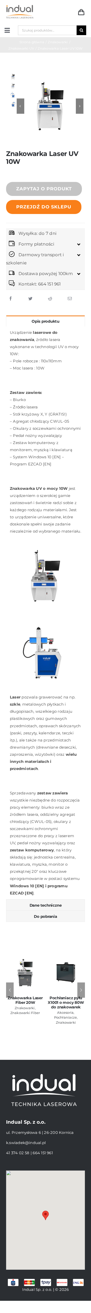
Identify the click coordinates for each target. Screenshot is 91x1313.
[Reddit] (50, 299)
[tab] (45, 321)
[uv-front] (50, 106)
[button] (45, 1215)
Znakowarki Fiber (25, 1013)
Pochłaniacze (65, 1017)
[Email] (69, 299)
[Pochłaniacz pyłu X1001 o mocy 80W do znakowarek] (66, 972)
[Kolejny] (81, 990)
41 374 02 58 (18, 1152)
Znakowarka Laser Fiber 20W (25, 1000)
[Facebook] (10, 299)
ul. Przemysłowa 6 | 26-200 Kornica (40, 1132)
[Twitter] (30, 299)
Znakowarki (25, 1008)
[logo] (20, 5)
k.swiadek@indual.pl (26, 1142)
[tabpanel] (45, 612)
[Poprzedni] (10, 990)
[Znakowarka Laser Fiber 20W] (25, 972)
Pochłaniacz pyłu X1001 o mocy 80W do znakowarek (66, 1002)
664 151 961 (43, 1152)
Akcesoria (65, 1012)
